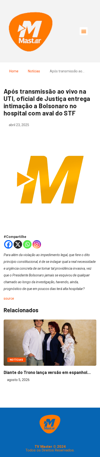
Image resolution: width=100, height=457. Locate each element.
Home (13, 71)
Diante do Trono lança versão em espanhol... (47, 372)
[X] (18, 244)
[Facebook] (8, 244)
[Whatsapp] (27, 244)
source (9, 298)
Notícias (34, 71)
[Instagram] (37, 244)
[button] (84, 31)
